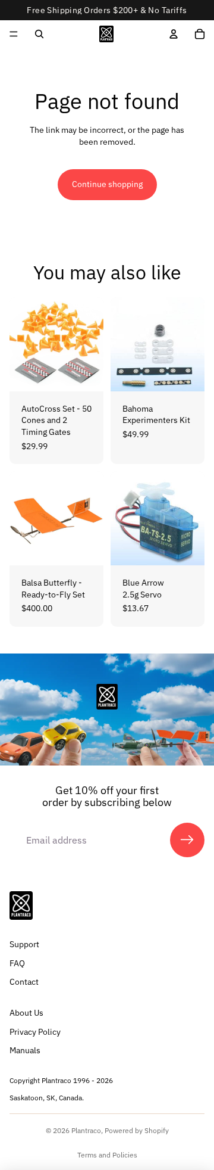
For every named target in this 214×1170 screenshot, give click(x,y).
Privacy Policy (35, 1031)
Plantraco (86, 1130)
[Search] (39, 34)
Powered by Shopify (137, 1130)
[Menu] (13, 34)
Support (24, 944)
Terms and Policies (107, 1154)
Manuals (25, 1050)
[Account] (173, 34)
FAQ (17, 963)
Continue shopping (107, 184)
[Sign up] (187, 840)
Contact (24, 981)
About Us (26, 1012)
